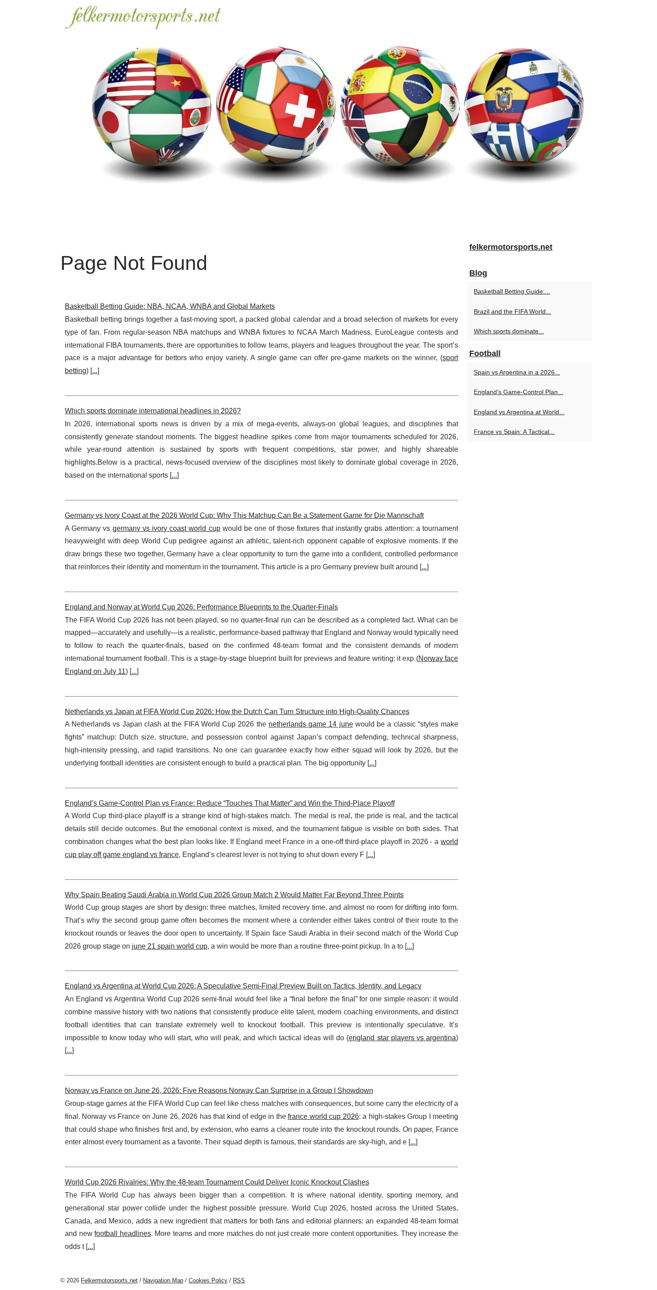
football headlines (122, 1233)
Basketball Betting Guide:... (512, 291)
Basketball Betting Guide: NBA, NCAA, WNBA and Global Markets (170, 306)
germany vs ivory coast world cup (166, 528)
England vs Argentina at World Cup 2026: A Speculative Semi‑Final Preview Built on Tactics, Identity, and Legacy (243, 986)
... (94, 370)
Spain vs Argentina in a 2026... (517, 372)
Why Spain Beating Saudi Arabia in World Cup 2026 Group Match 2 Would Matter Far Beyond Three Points (234, 895)
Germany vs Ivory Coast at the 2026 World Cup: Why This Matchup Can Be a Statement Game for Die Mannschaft (244, 515)
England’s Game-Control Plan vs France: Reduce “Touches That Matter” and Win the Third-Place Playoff (230, 803)
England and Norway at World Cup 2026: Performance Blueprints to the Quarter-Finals (201, 607)
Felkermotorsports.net (109, 1280)
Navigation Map (163, 1280)
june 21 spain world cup (169, 946)
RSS (239, 1280)
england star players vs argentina (402, 1038)
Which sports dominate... (509, 331)
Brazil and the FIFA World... (512, 311)
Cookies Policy (208, 1280)
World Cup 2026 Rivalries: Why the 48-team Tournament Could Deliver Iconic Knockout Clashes (217, 1182)
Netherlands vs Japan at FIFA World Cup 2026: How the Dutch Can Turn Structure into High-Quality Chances (237, 711)
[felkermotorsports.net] (328, 117)
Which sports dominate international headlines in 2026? (153, 411)
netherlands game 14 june (311, 724)
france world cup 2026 (323, 1116)
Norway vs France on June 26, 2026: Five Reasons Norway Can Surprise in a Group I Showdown (219, 1090)
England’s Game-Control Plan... (518, 391)
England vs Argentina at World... (519, 412)
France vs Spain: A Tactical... (514, 431)
